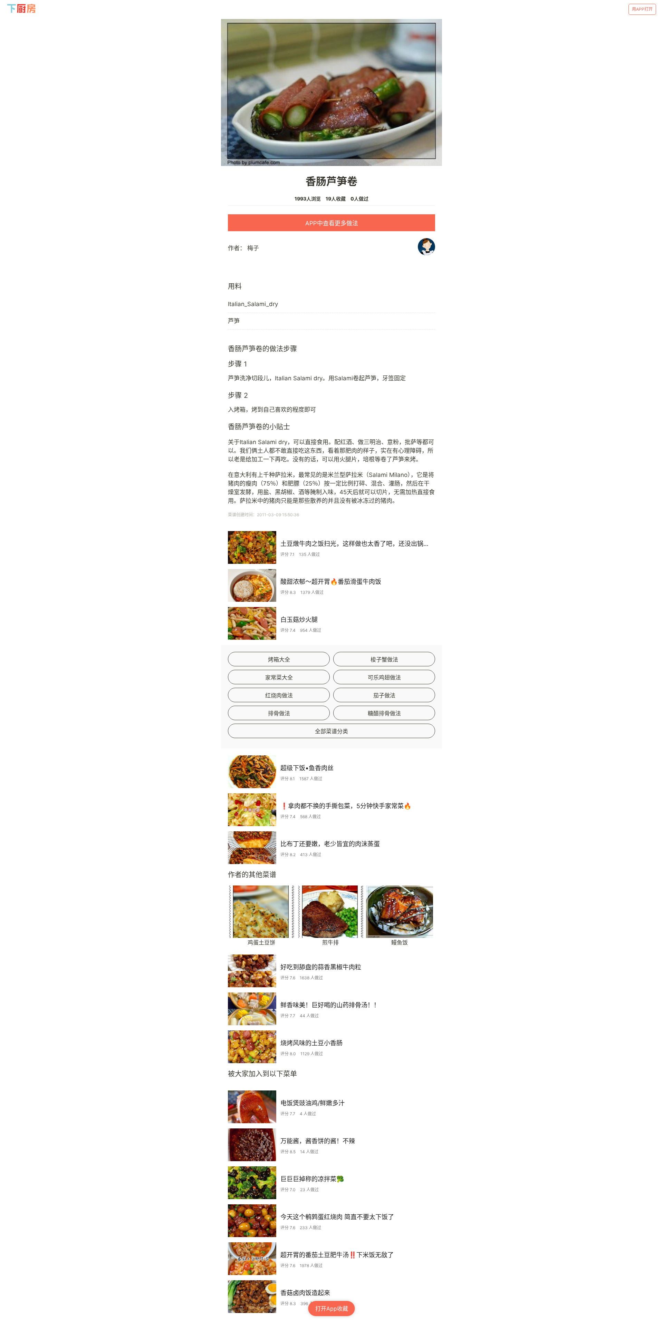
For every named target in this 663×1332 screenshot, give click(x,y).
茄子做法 (384, 695)
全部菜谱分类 (331, 731)
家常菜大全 (279, 677)
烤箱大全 (279, 659)
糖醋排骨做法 (384, 713)
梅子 (253, 248)
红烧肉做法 (279, 695)
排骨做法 (279, 713)
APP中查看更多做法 (331, 223)
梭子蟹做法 (384, 659)
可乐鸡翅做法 (384, 677)
